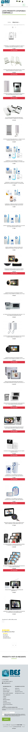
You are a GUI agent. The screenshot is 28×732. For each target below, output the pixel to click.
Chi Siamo (5, 688)
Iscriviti (6, 719)
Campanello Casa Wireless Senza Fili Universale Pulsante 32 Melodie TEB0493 (14, 499)
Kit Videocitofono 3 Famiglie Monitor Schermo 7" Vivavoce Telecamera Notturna (14, 545)
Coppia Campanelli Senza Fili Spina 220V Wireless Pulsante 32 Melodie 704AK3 (14, 248)
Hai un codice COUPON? (8, 693)
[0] (16, 1)
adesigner (14, 728)
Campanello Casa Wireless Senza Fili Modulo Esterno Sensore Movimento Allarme (14, 46)
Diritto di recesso (6, 690)
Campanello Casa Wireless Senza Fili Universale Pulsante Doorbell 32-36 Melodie (14, 161)
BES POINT (19, 724)
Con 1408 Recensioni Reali (8, 631)
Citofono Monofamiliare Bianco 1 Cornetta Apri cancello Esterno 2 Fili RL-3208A (14, 140)
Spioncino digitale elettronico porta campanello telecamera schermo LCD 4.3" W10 (14, 293)
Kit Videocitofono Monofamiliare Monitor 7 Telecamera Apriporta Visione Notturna (14, 428)
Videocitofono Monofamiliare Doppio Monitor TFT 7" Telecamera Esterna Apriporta (14, 404)
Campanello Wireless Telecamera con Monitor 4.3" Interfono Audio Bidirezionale (14, 612)
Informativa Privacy (7, 702)
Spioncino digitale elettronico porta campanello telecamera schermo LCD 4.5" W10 (14, 358)
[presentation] (13, 645)
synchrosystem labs (17, 726)
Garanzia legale (6, 691)
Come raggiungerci (6, 694)
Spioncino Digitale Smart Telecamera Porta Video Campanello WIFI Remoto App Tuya (14, 523)
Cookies (4, 696)
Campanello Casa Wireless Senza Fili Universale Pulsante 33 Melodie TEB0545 (14, 475)
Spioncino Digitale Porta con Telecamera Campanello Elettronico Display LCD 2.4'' (14, 269)
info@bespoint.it (6, 683)
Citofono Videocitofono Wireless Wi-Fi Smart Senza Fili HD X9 (14, 451)
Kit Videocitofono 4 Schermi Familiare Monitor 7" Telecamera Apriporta (14, 566)
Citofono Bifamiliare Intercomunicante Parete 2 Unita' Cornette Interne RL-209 (14, 336)
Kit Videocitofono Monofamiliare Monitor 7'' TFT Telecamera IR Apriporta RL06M (14, 315)
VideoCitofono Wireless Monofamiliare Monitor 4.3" (14, 590)
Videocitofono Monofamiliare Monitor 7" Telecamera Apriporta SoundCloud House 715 (14, 382)
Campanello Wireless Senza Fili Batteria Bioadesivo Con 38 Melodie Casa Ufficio (14, 204)
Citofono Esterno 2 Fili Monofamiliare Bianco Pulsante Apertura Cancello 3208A (14, 94)
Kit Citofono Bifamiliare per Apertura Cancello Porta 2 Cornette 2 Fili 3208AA (14, 118)
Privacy (19, 714)
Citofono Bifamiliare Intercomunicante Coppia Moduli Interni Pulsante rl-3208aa (14, 70)
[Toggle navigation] (2, 5)
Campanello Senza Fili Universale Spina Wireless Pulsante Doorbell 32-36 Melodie (14, 183)
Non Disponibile (14, 50)
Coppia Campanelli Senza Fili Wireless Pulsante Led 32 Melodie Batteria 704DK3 (14, 226)
